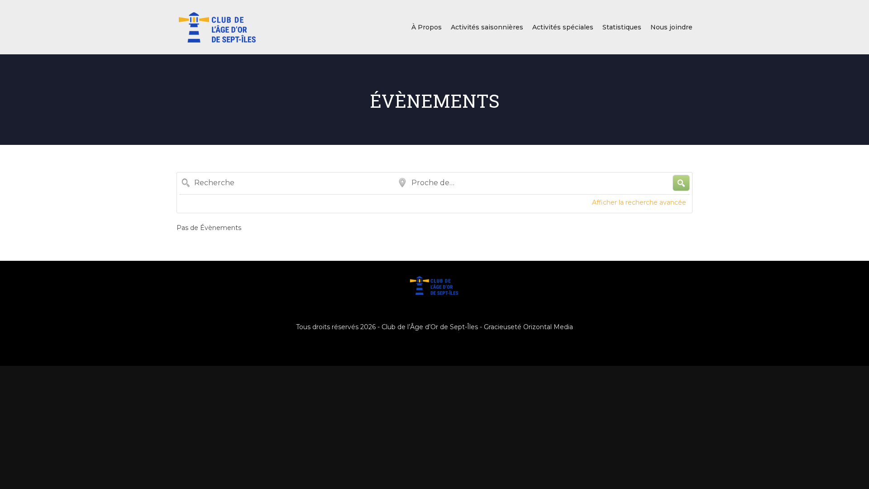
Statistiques (621, 27)
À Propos (426, 27)
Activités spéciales (562, 27)
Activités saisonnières (487, 27)
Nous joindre (671, 27)
